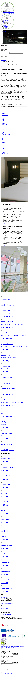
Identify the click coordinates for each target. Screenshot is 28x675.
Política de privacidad (14, 646)
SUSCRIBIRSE (4, 620)
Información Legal (4, 646)
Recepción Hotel (4, 673)
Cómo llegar (3, 15)
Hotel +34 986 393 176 (8, 12)
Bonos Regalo (6, 24)
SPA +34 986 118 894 (8, 13)
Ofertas (4, 22)
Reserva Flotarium (4, 1)
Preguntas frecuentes (5, 16)
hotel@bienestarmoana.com (6, 603)
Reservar (5, 31)
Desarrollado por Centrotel (10, 647)
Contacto (5, 27)
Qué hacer (5, 26)
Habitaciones (6, 20)
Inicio (4, 19)
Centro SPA (10, 673)
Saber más (5, 223)
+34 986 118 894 (4, 608)
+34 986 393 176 (4, 597)
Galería (4, 25)
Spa (4, 21)
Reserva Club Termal (13, 1)
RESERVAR (15, 653)
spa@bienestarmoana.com (6, 614)
